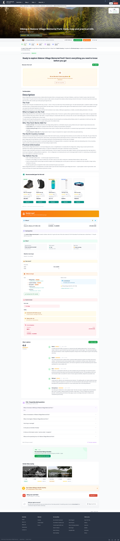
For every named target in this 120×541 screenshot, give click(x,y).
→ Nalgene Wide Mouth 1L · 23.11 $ (67, 288)
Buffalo (85, 527)
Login (111, 3)
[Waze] (95, 220)
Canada (39, 520)
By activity (26, 5)
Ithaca (85, 532)
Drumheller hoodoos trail (58, 522)
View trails (92, 495)
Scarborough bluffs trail (58, 525)
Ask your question (92, 442)
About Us (41, 2)
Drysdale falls (71, 530)
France (39, 525)
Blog (26, 2)
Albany (85, 522)
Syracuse (86, 525)
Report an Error (92, 504)
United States (36, 5)
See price (28, 202)
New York (43, 5)
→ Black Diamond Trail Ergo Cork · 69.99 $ (36, 287)
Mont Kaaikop (56, 532)
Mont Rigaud (71, 520)
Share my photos (60, 82)
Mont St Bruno (56, 530)
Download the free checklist (43, 456)
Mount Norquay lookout (74, 525)
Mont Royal (71, 527)
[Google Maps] (92, 220)
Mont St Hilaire (56, 527)
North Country (49, 5)
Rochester (86, 530)
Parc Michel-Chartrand (58, 520)
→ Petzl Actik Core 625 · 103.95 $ (35, 290)
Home (21, 5)
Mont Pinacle (71, 522)
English (114, 1)
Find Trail (18, 2)
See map (95, 40)
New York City (87, 520)
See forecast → (115, 12)
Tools (33, 2)
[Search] (109, 1)
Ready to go (87, 40)
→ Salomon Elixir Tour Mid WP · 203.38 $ (36, 281)
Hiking (31, 5)
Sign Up (115, 3)
